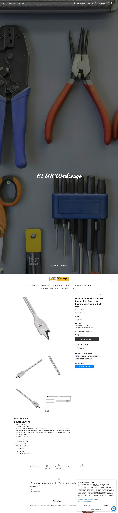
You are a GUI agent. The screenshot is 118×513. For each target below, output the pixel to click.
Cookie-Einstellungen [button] (96, 509)
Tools (67, 285)
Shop (4, 3)
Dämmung (65, 288)
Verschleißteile (57, 285)
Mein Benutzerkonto (47, 467)
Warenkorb (83, 467)
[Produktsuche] (113, 278)
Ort (18, 3)
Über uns (12, 3)
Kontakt (25, 3)
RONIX (75, 288)
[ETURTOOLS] (59, 279)
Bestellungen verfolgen (59, 467)
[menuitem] (100, 294)
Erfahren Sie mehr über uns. (85, 501)
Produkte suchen (35, 467)
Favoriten (71, 467)
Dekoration (45, 285)
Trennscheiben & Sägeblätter (82, 285)
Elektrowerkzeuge (32, 285)
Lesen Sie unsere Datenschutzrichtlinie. (88, 499)
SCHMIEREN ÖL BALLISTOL (49, 288)
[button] (80, 348)
